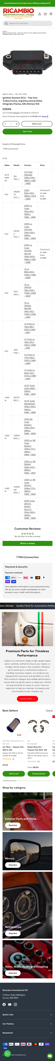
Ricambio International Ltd (17, 1055)
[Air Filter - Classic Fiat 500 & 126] (14, 726)
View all (49, 710)
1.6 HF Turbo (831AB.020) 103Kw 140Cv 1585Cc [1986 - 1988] (30, 407)
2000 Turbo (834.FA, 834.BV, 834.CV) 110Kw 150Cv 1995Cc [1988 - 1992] (30, 509)
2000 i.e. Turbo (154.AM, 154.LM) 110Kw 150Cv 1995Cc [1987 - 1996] (30, 254)
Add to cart (37, 124)
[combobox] (27, 23)
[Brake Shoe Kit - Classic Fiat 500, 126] (39, 726)
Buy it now (27, 131)
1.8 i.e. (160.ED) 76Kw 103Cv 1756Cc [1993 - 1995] (30, 290)
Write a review (27, 543)
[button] (45, 14)
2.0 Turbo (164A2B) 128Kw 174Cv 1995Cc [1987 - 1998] (30, 178)
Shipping (16, 113)
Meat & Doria (8, 94)
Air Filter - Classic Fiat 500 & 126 (13, 748)
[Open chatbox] (50, 1056)
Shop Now (13, 825)
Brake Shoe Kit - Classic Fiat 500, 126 (37, 748)
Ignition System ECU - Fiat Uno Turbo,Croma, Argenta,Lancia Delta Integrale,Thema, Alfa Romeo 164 (24, 33)
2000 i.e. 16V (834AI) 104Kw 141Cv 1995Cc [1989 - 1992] (30, 467)
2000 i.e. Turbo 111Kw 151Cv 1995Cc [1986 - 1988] (30, 211)
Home (5, 31)
